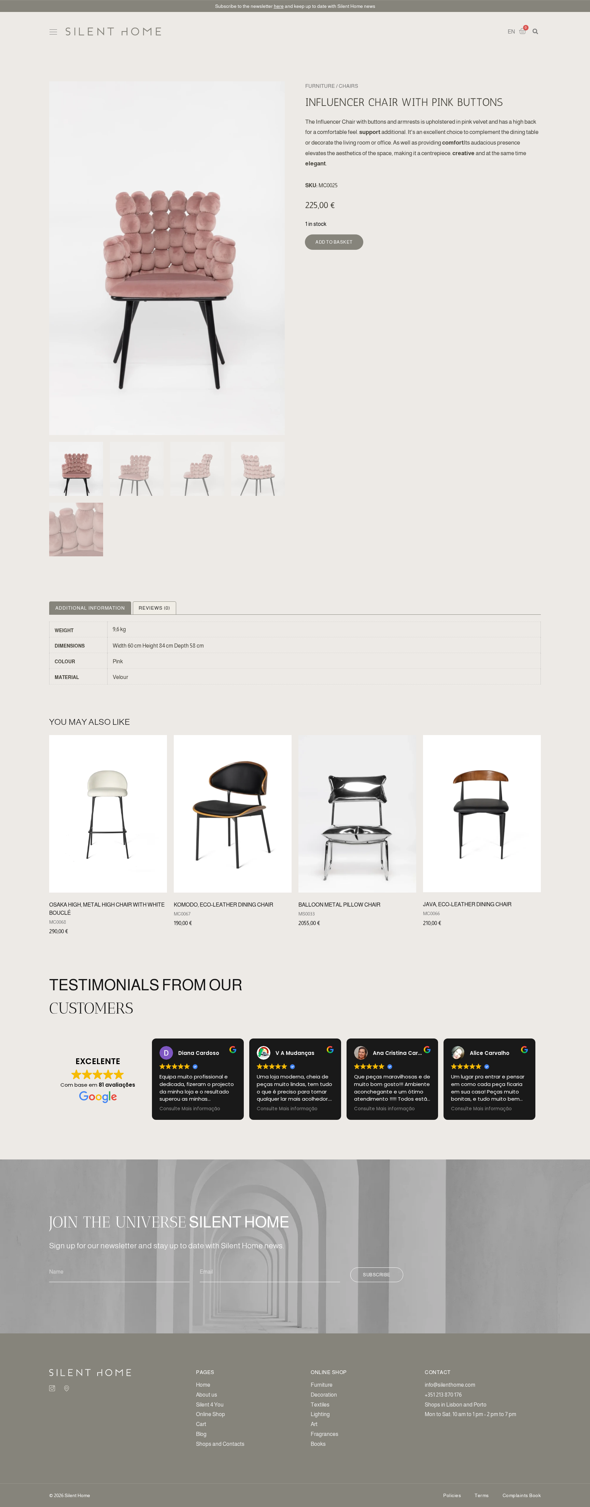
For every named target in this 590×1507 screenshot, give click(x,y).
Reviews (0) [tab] (154, 608)
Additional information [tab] (90, 608)
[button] (53, 32)
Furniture (320, 86)
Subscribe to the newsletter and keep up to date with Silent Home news (295, 6)
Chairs (348, 86)
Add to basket (334, 242)
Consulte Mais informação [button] (189, 1109)
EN (511, 32)
